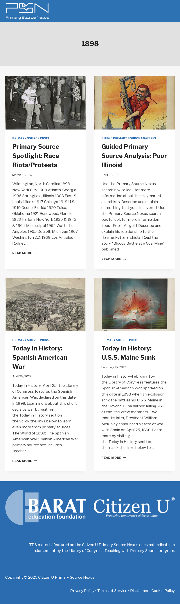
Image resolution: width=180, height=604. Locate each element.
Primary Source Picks (30, 138)
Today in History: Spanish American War (39, 357)
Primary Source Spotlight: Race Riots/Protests (35, 156)
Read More (24, 253)
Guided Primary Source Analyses (128, 138)
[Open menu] (171, 10)
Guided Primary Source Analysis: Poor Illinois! (134, 156)
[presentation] (45, 103)
